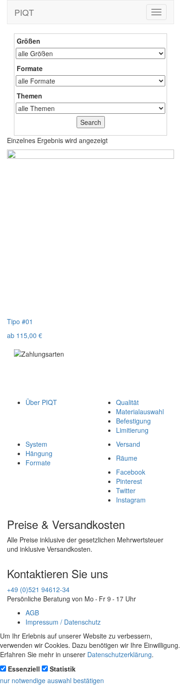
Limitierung (132, 430)
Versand (128, 444)
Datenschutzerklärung (119, 654)
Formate (38, 462)
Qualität (127, 402)
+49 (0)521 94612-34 (38, 589)
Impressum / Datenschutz (63, 621)
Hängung (39, 453)
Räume (126, 458)
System (36, 444)
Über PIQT (41, 402)
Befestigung (133, 420)
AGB (32, 612)
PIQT (24, 12)
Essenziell (24, 668)
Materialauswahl (140, 411)
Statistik (63, 668)
